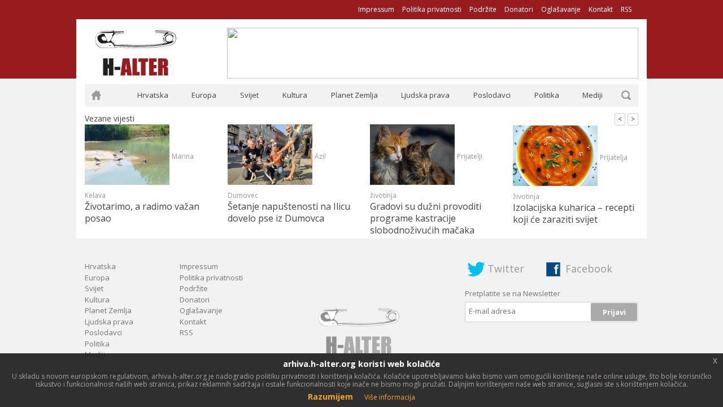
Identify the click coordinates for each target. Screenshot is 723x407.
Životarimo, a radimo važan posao (142, 212)
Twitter (505, 268)
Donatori (518, 9)
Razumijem (330, 396)
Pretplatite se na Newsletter (512, 293)
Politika (546, 95)
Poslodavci (492, 95)
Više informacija (389, 397)
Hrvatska (152, 95)
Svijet (249, 95)
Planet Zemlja (354, 95)
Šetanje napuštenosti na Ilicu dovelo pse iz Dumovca (289, 212)
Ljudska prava (425, 95)
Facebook (588, 268)
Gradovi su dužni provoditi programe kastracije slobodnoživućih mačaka (425, 218)
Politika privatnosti (431, 9)
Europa (203, 95)
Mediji (592, 95)
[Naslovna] (96, 95)
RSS (626, 9)
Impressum (376, 9)
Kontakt (601, 9)
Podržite (482, 9)
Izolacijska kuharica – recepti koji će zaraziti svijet (573, 213)
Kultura (294, 95)
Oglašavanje (561, 9)
